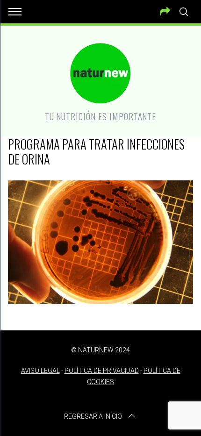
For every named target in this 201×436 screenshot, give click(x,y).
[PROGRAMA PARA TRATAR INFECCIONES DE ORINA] (100, 300)
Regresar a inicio (93, 416)
